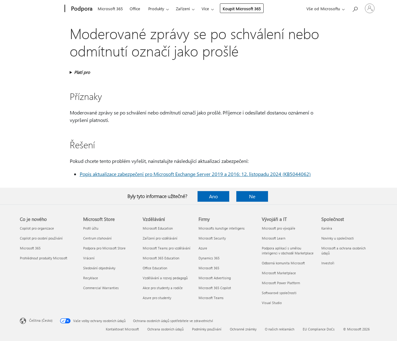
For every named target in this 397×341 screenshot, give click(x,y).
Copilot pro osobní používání (41, 238)
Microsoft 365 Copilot (214, 287)
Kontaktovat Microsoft (122, 329)
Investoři (327, 263)
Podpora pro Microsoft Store (104, 248)
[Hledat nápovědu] (354, 8)
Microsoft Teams (211, 297)
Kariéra (326, 228)
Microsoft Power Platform (281, 282)
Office (135, 8)
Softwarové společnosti (279, 292)
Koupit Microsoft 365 (242, 8)
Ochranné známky (243, 329)
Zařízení (183, 8)
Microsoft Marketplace (279, 273)
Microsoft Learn (273, 238)
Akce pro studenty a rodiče (163, 287)
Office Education (155, 268)
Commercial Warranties (101, 287)
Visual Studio (272, 302)
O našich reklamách (279, 329)
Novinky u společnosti (337, 238)
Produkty (156, 8)
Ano (213, 196)
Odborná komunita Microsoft (283, 263)
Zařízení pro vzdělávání (160, 238)
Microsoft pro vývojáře (278, 228)
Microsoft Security (212, 238)
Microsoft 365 (110, 8)
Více (205, 8)
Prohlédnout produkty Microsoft (43, 258)
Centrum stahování (97, 238)
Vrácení (89, 258)
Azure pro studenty (157, 297)
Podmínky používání (206, 329)
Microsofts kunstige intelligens (221, 228)
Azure (202, 248)
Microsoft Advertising (214, 278)
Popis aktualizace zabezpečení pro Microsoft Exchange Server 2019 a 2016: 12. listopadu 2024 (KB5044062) (195, 174)
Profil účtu (90, 228)
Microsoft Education (158, 228)
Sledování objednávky (99, 268)
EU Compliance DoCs (319, 329)
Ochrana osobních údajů (165, 329)
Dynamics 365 (209, 258)
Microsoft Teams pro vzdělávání (166, 248)
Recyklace (90, 278)
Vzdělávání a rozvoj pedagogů (165, 278)
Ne (252, 196)
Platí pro (82, 72)
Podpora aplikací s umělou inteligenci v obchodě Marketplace (288, 250)
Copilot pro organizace (37, 228)
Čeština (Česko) (40, 320)
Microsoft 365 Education (161, 258)
